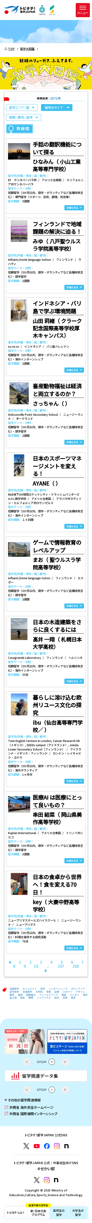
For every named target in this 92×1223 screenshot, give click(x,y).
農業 (31, 997)
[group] (25, 1041)
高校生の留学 (59, 1212)
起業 (56, 992)
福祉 (22, 997)
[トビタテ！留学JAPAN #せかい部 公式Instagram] (47, 1180)
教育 (12, 995)
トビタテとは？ (16, 1213)
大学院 (39, 992)
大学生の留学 (78, 1212)
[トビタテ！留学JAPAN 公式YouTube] (37, 1146)
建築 (20, 995)
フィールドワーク (48, 995)
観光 (56, 997)
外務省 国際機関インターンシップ (31, 1114)
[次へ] (46, 970)
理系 (48, 992)
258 (75, 966)
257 (61, 966)
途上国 (13, 997)
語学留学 (14, 992)
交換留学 (27, 992)
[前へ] (9, 962)
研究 (42, 988)
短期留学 (14, 988)
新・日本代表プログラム (38, 1211)
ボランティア (78, 988)
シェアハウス (44, 997)
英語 (85, 995)
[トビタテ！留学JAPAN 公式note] (66, 1146)
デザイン (80, 992)
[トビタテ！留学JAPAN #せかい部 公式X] (37, 1180)
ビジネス (74, 995)
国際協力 (31, 995)
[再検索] (19, 128)
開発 (64, 995)
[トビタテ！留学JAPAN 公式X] (26, 1146)
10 (36, 966)
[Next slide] (65, 1062)
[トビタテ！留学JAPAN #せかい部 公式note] (56, 1180)
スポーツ (67, 992)
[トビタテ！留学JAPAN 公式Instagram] (57, 1146)
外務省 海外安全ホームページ (29, 1107)
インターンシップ (58, 988)
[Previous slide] (26, 1062)
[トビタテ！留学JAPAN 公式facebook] (47, 1146)
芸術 (65, 997)
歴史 (73, 997)
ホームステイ (30, 988)
